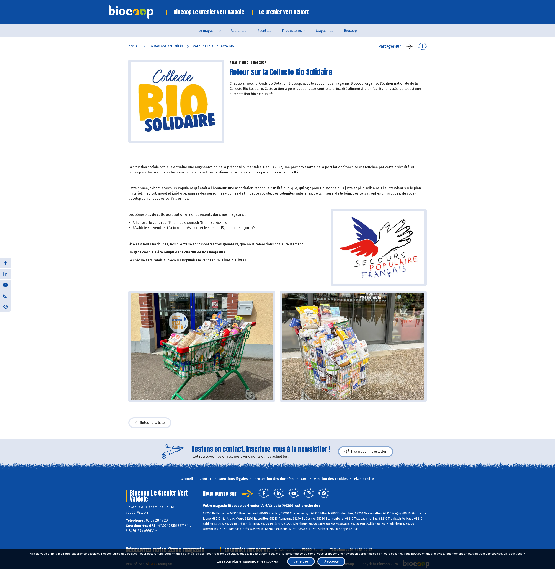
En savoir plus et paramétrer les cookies (247, 561)
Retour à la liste (152, 423)
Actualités (238, 31)
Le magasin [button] (207, 31)
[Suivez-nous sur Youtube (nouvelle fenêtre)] (5, 284)
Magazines (324, 31)
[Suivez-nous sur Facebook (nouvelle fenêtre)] (5, 263)
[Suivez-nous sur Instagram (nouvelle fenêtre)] (5, 295)
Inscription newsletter (369, 451)
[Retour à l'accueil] (137, 12)
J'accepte (331, 561)
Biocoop (350, 31)
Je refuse (301, 561)
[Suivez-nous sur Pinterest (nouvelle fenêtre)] (5, 306)
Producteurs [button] (292, 31)
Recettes (264, 31)
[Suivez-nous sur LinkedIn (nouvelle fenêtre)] (5, 273)
